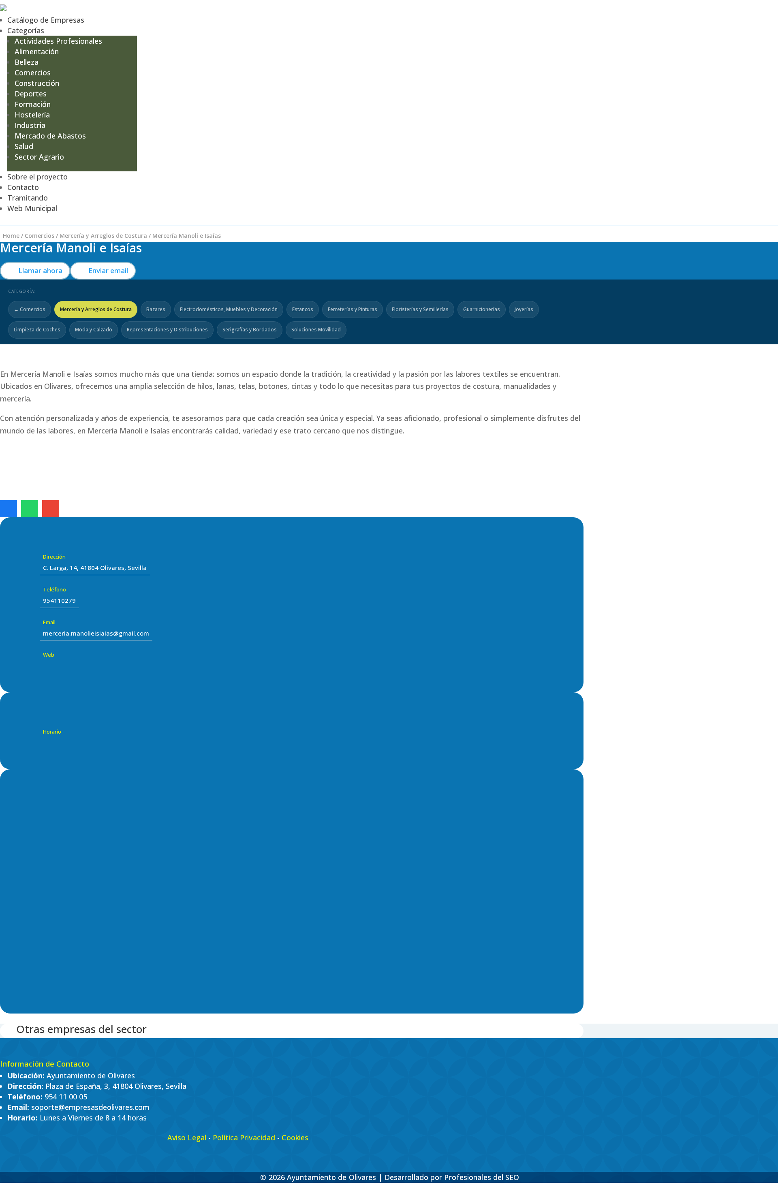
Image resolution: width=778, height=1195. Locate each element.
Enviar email (103, 270)
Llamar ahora (35, 270)
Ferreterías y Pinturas (352, 309)
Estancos (302, 309)
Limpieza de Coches (37, 329)
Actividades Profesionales (58, 41)
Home (11, 235)
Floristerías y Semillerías (420, 309)
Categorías (25, 30)
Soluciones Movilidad (316, 329)
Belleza (26, 62)
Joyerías (524, 309)
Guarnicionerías (481, 309)
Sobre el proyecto (37, 176)
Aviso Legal (186, 1137)
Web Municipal (32, 208)
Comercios (33, 72)
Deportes (31, 93)
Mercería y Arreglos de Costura (103, 235)
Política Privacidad (244, 1137)
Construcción (37, 83)
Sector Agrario (39, 157)
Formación (33, 104)
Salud (24, 146)
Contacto (23, 187)
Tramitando (27, 198)
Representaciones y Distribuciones (167, 329)
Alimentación (37, 51)
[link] (8, 508)
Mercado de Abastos (50, 136)
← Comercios (29, 309)
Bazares (155, 309)
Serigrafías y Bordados (249, 329)
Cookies (295, 1137)
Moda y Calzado (93, 329)
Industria (30, 125)
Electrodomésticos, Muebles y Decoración (229, 309)
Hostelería (32, 115)
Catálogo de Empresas (45, 20)
